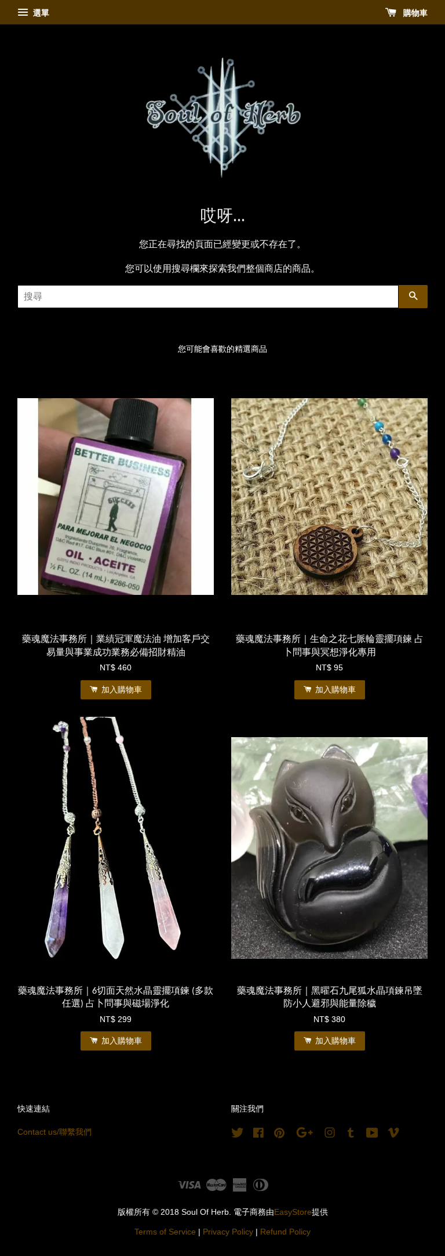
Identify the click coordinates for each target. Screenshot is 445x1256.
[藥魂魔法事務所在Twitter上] (237, 1135)
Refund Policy (285, 1232)
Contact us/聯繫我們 (54, 1132)
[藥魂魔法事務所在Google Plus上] (304, 1135)
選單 (40, 12)
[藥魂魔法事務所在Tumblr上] (351, 1135)
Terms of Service (165, 1232)
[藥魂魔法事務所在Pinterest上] (279, 1135)
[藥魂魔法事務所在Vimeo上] (393, 1135)
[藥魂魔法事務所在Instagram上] (329, 1135)
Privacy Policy (228, 1232)
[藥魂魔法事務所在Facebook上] (258, 1135)
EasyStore (293, 1212)
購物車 (414, 12)
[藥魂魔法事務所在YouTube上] (372, 1135)
